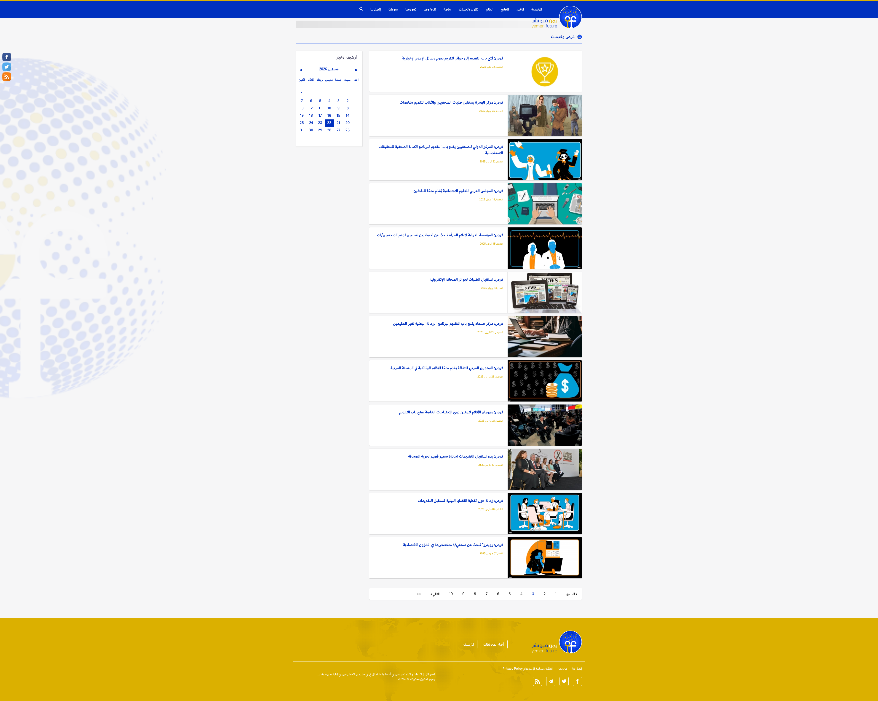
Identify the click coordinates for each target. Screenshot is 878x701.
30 (311, 130)
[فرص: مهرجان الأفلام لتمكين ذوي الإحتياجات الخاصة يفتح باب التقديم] (545, 425)
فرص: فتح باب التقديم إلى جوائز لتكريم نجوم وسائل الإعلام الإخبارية (452, 58)
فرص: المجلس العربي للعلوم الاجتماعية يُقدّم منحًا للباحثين (458, 190)
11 (320, 108)
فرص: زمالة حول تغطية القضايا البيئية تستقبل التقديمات (460, 500)
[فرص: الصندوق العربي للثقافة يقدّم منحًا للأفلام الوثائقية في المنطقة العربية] (545, 381)
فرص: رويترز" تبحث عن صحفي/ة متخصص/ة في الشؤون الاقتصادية (453, 544)
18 (311, 115)
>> (419, 594)
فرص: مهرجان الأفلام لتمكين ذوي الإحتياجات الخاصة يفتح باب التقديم (451, 412)
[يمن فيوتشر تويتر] (6, 66)
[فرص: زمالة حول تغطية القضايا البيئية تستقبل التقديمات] (545, 514)
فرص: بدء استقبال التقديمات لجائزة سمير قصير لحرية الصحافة (455, 456)
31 (302, 130)
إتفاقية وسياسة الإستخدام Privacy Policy (528, 669)
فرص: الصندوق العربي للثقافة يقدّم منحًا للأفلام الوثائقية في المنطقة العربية (447, 367)
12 (311, 108)
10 (451, 594)
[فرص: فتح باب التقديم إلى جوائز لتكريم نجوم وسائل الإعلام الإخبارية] (545, 71)
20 (347, 123)
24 (311, 123)
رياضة (447, 9)
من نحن (562, 669)
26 (347, 130)
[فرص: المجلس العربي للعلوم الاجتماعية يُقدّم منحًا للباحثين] (545, 204)
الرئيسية (536, 9)
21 (338, 123)
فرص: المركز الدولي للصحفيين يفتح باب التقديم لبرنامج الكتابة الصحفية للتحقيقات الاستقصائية (441, 149)
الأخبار (520, 9)
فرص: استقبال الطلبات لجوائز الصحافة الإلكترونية (466, 279)
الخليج (505, 9)
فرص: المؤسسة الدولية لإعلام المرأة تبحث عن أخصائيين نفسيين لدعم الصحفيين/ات (440, 234)
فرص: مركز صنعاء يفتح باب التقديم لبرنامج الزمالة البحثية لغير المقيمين (448, 323)
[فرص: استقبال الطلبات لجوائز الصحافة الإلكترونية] (545, 293)
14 (347, 115)
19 (302, 115)
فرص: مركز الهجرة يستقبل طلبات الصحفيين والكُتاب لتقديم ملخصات (451, 102)
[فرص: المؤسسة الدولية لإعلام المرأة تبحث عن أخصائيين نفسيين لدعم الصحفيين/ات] (545, 248)
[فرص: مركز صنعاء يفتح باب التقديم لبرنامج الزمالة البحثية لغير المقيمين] (545, 337)
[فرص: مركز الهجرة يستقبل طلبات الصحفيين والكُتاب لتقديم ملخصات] (545, 116)
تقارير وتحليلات (468, 9)
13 (302, 108)
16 (329, 115)
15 (338, 115)
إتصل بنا (375, 9)
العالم (489, 9)
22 (329, 123)
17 (320, 115)
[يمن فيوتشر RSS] (6, 76)
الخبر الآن (430, 674)
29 (320, 130)
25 (302, 123)
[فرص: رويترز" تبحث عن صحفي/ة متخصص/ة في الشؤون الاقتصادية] (545, 558)
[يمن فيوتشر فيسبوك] (6, 57)
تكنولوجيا (410, 9)
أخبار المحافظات (493, 644)
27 (338, 130)
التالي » (434, 594)
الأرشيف (468, 644)
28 (329, 130)
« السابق (571, 594)
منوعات (393, 9)
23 (320, 123)
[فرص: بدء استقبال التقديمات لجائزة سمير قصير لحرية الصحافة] (545, 470)
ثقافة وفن (430, 9)
